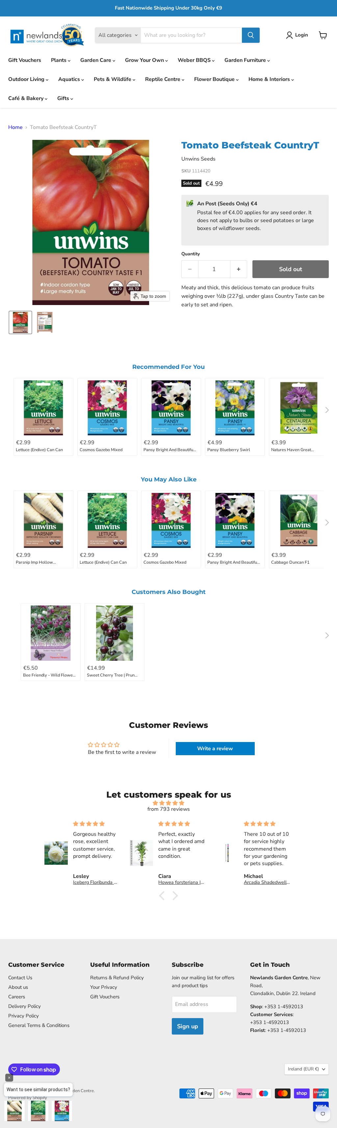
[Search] (251, 35)
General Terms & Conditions (38, 1025)
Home (15, 127)
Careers (16, 996)
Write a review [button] (215, 748)
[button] (298, 35)
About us (18, 987)
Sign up (187, 1026)
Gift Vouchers (24, 60)
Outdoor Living (27, 79)
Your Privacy (103, 987)
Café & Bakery (26, 98)
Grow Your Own (145, 60)
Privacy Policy (23, 1016)
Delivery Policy (24, 1006)
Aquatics (69, 79)
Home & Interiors (269, 79)
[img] (168, 803)
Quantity (190, 254)
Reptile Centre (163, 79)
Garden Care (96, 60)
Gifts (63, 98)
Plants (59, 60)
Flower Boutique (215, 79)
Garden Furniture (245, 60)
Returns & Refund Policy (117, 977)
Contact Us (20, 977)
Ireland (303, 1069)
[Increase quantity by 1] (238, 269)
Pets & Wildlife (113, 79)
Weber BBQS (195, 60)
